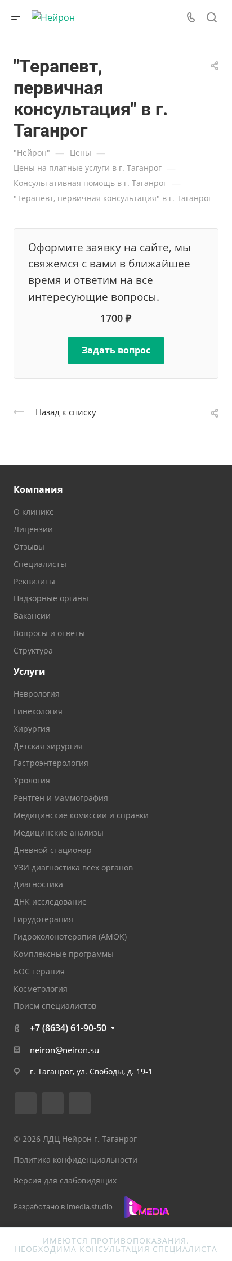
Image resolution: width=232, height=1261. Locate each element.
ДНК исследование (50, 901)
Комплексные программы (64, 954)
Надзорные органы (51, 598)
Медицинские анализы (59, 832)
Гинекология (38, 711)
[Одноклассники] (80, 1103)
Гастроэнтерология (51, 762)
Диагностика (38, 884)
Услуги (30, 671)
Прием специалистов (55, 1005)
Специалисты (40, 564)
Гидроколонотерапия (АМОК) (70, 936)
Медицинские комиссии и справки (81, 815)
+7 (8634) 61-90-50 (68, 1028)
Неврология (37, 693)
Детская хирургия (48, 746)
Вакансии (32, 615)
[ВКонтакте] (26, 1103)
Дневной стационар (53, 850)
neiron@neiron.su (64, 1049)
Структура (33, 650)
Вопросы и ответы (49, 633)
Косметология (41, 988)
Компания (38, 489)
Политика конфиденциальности (75, 1159)
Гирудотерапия (43, 919)
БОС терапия (39, 971)
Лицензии (33, 529)
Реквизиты (34, 581)
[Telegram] (53, 1103)
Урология (32, 780)
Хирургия (32, 728)
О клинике (34, 511)
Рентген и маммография (61, 797)
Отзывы (29, 546)
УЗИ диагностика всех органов (73, 867)
